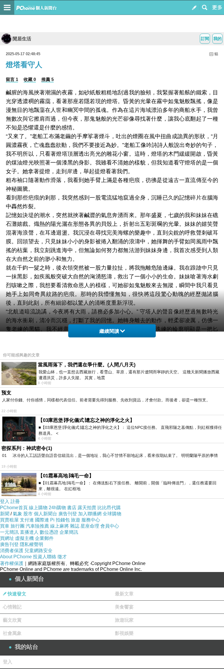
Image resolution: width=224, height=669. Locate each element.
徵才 (62, 556)
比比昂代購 (109, 507)
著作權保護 (11, 563)
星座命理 (89, 526)
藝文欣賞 (12, 620)
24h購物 (57, 507)
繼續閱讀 (109, 331)
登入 (4, 501)
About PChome (16, 556)
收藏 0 (30, 79)
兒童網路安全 (38, 550)
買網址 (7, 538)
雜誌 (74, 526)
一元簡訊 (9, 532)
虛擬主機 (24, 538)
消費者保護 (11, 550)
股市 (28, 513)
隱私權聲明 (31, 544)
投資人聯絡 (44, 556)
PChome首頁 (14, 507)
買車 (4, 526)
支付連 (27, 519)
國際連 (42, 519)
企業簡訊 (69, 532)
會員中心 (109, 526)
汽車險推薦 (37, 526)
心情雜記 (12, 606)
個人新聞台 (45, 513)
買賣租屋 (9, 519)
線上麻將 (59, 526)
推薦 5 (47, 79)
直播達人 (29, 532)
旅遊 (75, 519)
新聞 (4, 513)
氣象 (17, 513)
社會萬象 (12, 633)
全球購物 (112, 513)
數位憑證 (49, 532)
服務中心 (90, 519)
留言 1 (12, 79)
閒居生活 (22, 38)
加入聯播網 (90, 513)
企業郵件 (44, 538)
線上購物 (38, 507)
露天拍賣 (87, 507)
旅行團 (17, 526)
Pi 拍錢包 (60, 519)
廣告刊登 (67, 513)
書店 (71, 507)
